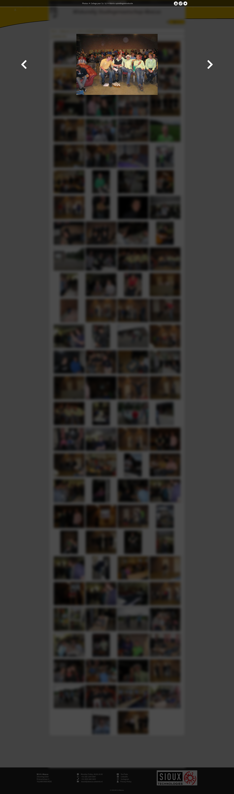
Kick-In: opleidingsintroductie (121, 3)
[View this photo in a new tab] (181, 3)
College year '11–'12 (99, 3)
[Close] (185, 3)
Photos (85, 3)
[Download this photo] (176, 3)
